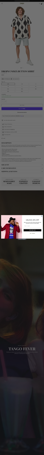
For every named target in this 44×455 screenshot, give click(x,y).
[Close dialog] (41, 216)
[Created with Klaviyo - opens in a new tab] (22, 239)
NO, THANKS (32, 233)
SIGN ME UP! (32, 230)
